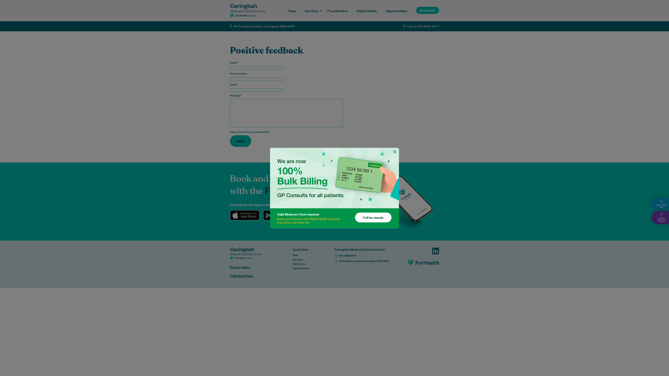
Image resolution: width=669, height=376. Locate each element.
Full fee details (373, 217)
